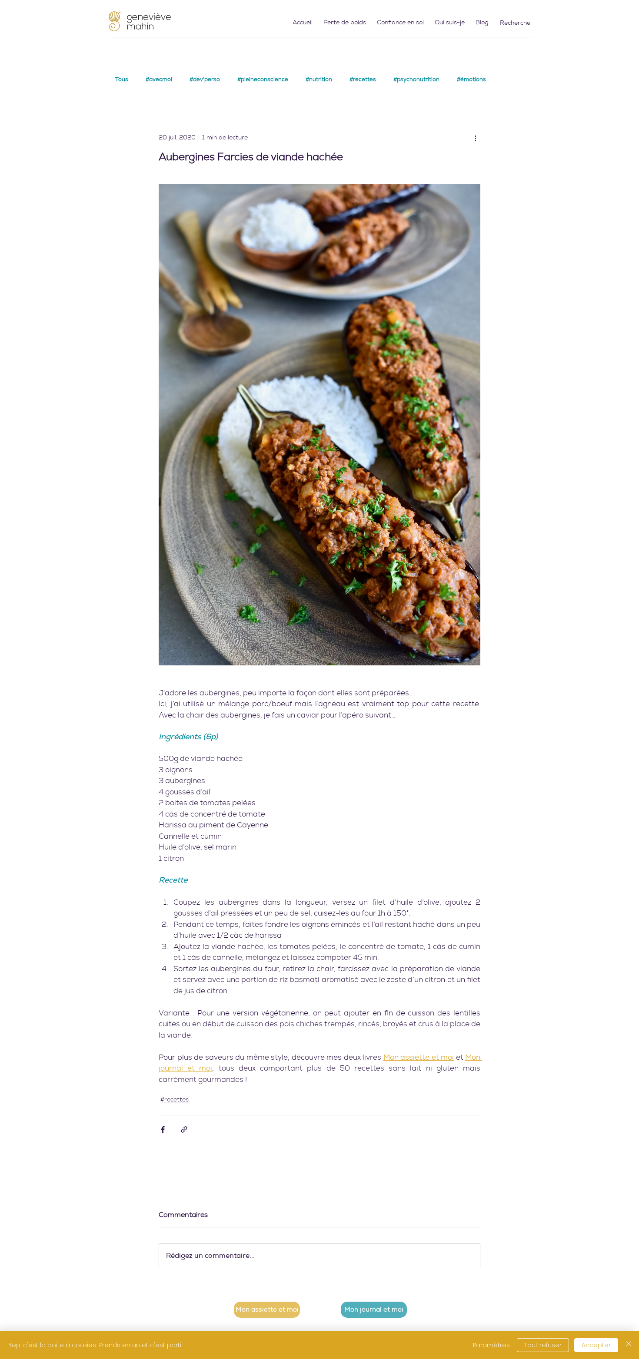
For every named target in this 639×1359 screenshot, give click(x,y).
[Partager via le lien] (184, 1129)
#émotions (471, 80)
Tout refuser (543, 1345)
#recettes (362, 80)
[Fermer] (628, 1345)
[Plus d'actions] (475, 137)
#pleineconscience (262, 80)
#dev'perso (205, 80)
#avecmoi (159, 80)
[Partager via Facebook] (163, 1129)
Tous (121, 80)
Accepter (596, 1345)
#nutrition (319, 80)
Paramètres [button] (491, 1345)
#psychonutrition (416, 80)
